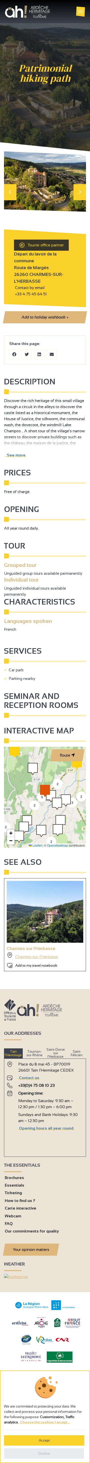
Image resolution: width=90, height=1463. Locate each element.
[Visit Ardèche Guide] (20, 1326)
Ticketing (13, 1193)
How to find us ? (20, 1200)
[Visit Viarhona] (44, 1342)
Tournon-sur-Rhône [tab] (34, 1053)
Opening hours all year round (46, 1128)
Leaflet (37, 845)
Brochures (14, 1177)
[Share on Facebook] (14, 354)
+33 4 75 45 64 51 (31, 294)
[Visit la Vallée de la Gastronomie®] (31, 1362)
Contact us (29, 1078)
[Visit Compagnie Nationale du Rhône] (62, 1340)
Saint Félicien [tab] (76, 1053)
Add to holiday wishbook (44, 317)
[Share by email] (52, 354)
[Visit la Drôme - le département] (63, 1309)
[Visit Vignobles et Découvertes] (59, 1357)
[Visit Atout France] (72, 1323)
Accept (44, 1440)
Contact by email (29, 287)
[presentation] (10, 192)
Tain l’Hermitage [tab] (13, 1053)
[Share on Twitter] (27, 354)
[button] (41, 831)
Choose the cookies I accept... (45, 1422)
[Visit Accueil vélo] (57, 1326)
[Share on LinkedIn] (39, 354)
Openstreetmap (57, 845)
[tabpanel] (45, 1105)
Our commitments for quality (32, 1231)
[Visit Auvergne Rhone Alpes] (32, 1308)
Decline (44, 1453)
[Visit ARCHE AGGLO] (41, 1328)
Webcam (13, 1216)
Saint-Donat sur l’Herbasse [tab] (55, 1053)
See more (15, 455)
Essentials (14, 1185)
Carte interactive (20, 1208)
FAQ (9, 1223)
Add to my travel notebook (36, 965)
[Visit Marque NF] (26, 1343)
